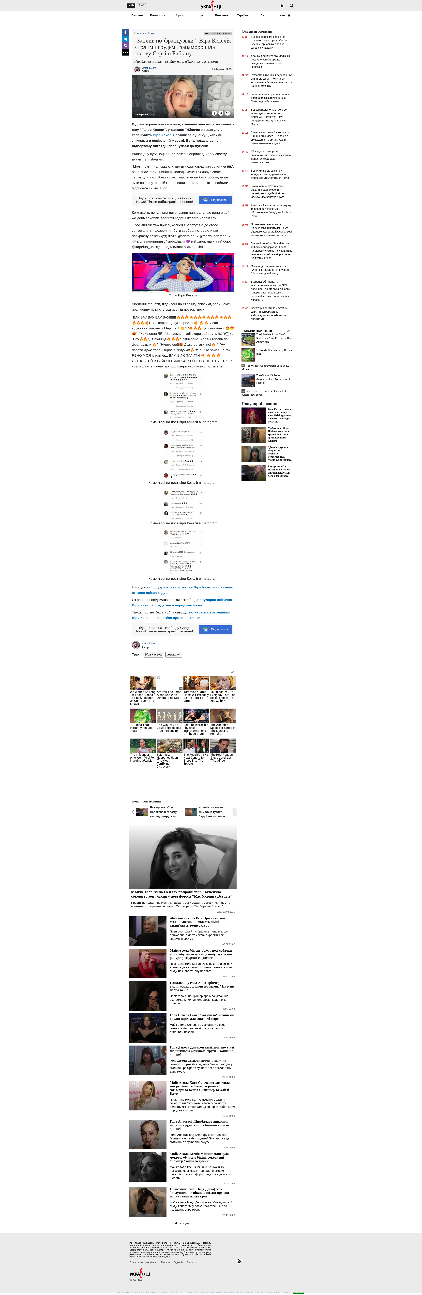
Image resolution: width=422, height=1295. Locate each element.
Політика (221, 15)
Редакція (178, 1262)
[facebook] (125, 32)
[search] (291, 5)
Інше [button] (282, 15)
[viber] (125, 45)
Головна (137, 15)
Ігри (200, 15)
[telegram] (125, 39)
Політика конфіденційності (143, 1262)
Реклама (165, 1262)
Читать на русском (217, 33)
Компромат (158, 15)
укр (131, 5)
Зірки (179, 15)
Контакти (191, 1262)
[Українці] (211, 5)
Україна (242, 15)
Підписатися (219, 200)
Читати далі (183, 1223)
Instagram (174, 654)
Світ (263, 15)
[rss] (282, 5)
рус (141, 5)
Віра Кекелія (153, 654)
